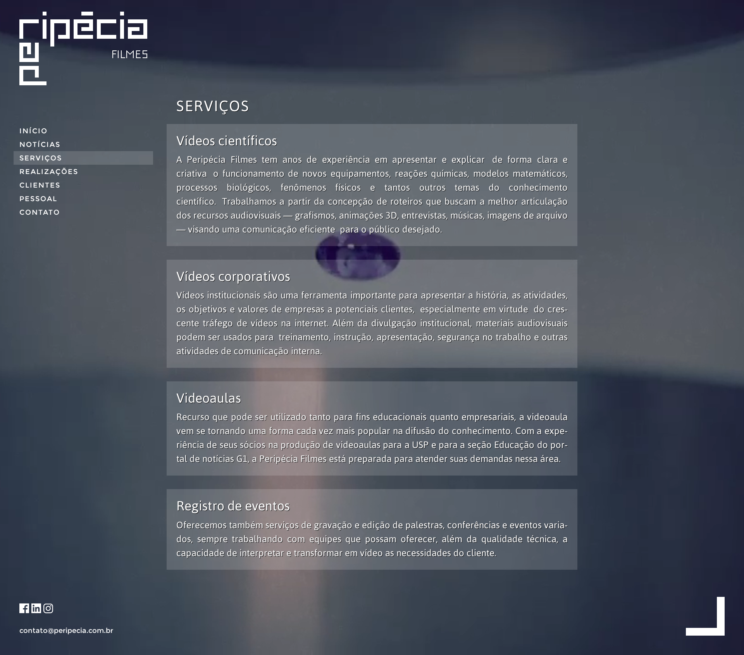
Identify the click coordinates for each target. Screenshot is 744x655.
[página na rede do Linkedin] (36, 608)
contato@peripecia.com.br (66, 630)
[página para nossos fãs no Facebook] (24, 608)
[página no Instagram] (48, 608)
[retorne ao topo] (705, 616)
